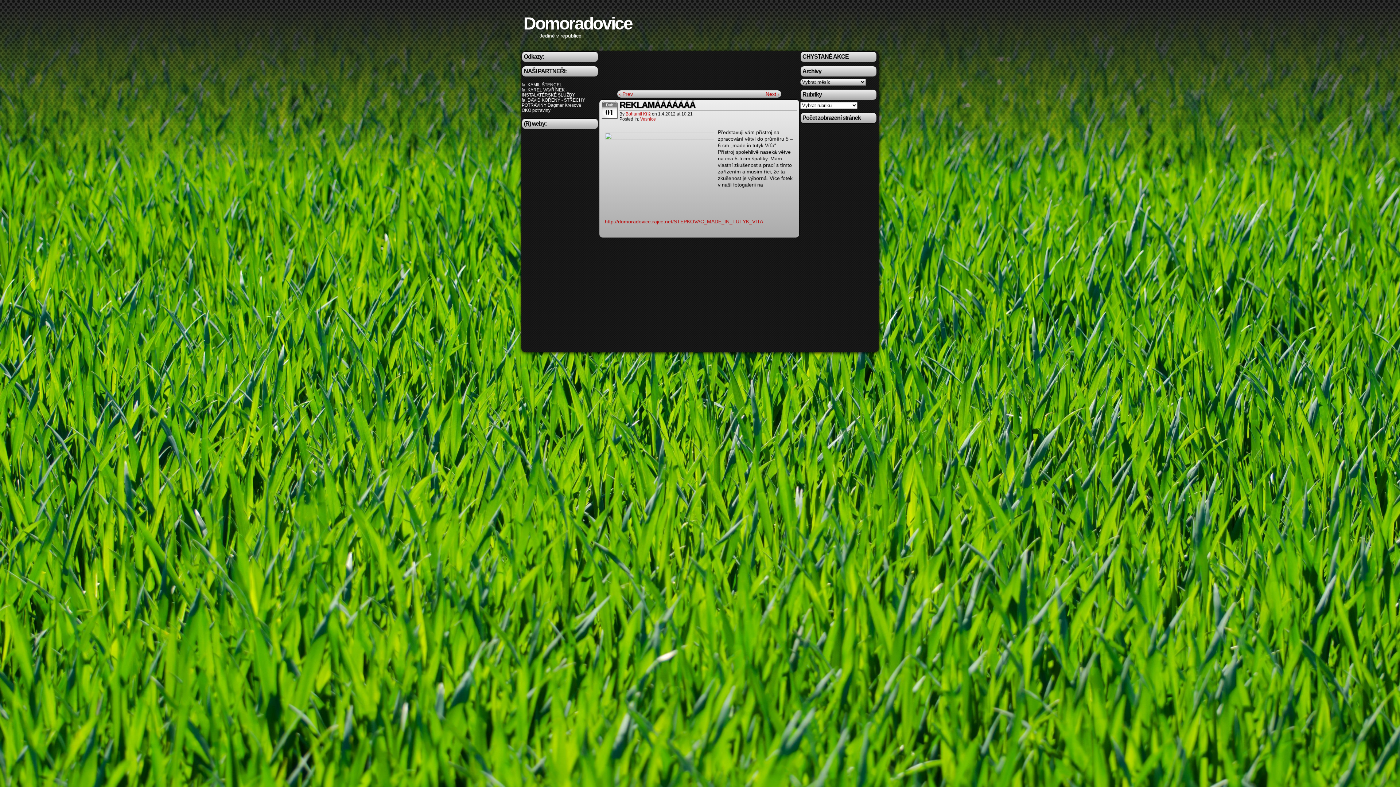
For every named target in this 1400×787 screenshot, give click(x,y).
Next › (772, 94)
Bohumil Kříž (638, 114)
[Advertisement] (560, 242)
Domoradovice (578, 23)
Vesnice (648, 119)
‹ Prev (626, 94)
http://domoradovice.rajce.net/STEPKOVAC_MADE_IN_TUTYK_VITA (684, 221)
